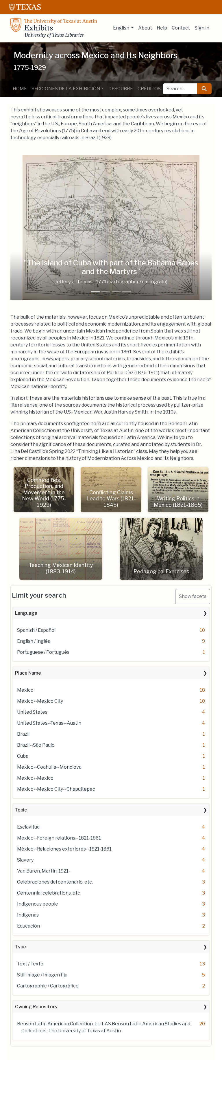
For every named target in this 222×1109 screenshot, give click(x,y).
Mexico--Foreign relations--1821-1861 (59, 838)
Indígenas (28, 915)
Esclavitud (28, 827)
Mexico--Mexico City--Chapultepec (56, 789)
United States (32, 712)
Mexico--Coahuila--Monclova (49, 767)
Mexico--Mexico (35, 778)
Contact (181, 28)
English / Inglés (33, 641)
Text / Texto (30, 964)
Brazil (23, 734)
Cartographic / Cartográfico (48, 986)
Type (20, 947)
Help (162, 28)
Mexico (25, 690)
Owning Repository (36, 1006)
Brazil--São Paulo (36, 745)
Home (20, 88)
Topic (21, 810)
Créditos (149, 88)
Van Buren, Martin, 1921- (43, 871)
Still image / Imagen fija (42, 975)
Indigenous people (37, 904)
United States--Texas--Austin (49, 723)
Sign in (202, 28)
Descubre (120, 88)
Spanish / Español (36, 630)
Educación (28, 926)
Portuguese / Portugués (43, 652)
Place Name (28, 673)
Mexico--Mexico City (40, 701)
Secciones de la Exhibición (66, 88)
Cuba (22, 756)
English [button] (121, 28)
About (145, 28)
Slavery (25, 860)
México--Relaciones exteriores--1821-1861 (64, 849)
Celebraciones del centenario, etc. (55, 882)
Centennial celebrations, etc (48, 893)
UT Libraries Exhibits (53, 28)
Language (26, 613)
